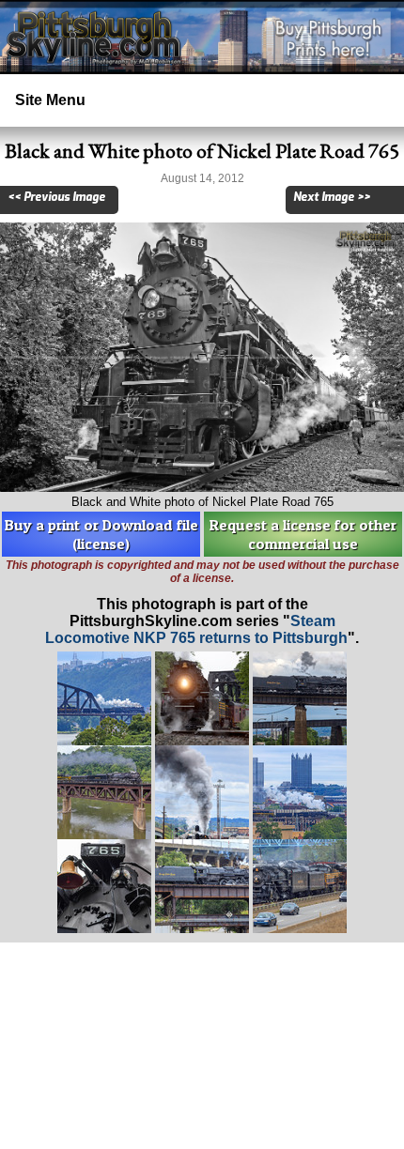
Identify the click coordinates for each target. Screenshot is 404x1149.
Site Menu (50, 100)
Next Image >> (331, 197)
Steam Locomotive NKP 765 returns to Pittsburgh (196, 629)
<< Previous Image (56, 197)
